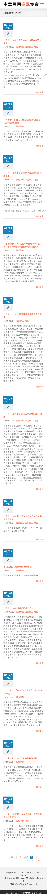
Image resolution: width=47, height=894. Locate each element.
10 (39, 857)
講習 (36, 47)
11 (28, 860)
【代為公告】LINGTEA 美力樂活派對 (20, 758)
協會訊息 (20, 47)
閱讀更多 (40, 92)
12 (33, 860)
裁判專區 (29, 180)
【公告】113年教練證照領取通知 (18, 609)
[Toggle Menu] (42, 4)
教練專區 (29, 47)
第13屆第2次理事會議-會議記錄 (17, 567)
